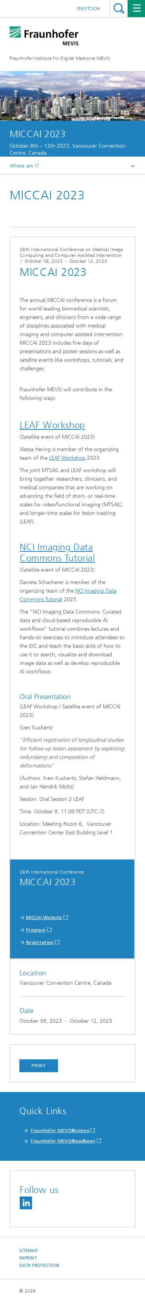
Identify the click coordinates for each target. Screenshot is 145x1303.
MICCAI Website (44, 917)
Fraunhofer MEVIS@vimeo (60, 1130)
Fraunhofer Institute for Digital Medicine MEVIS (60, 58)
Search (119, 8)
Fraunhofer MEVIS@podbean (63, 1141)
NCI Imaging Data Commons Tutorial (57, 552)
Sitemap (28, 1250)
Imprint (28, 1258)
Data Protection (39, 1265)
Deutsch (88, 8)
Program (36, 930)
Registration (40, 942)
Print (38, 1065)
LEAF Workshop (52, 425)
